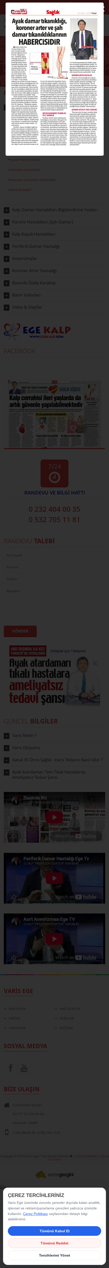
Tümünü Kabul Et (55, 1231)
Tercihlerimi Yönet (54, 1255)
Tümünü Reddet (54, 1243)
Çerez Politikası (35, 1214)
